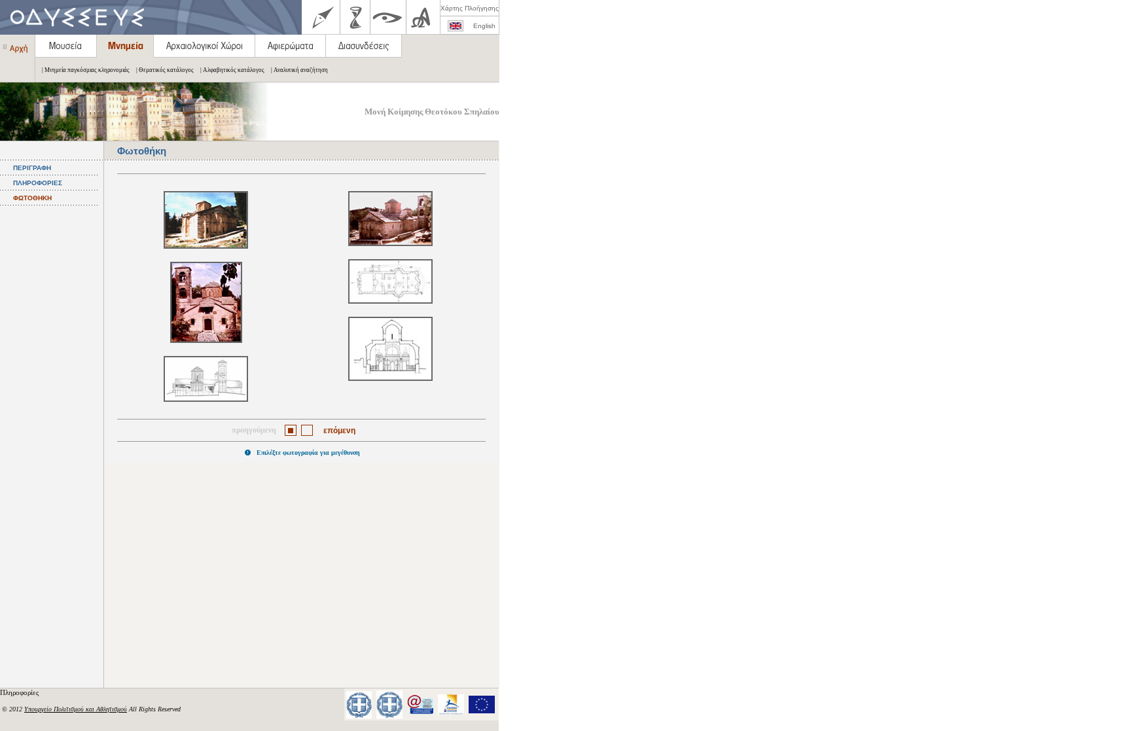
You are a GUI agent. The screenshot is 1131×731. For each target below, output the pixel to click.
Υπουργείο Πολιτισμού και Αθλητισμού (75, 709)
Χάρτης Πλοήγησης (469, 8)
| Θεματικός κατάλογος (165, 70)
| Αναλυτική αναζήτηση (299, 70)
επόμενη (339, 430)
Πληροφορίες (20, 692)
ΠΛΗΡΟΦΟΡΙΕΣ (37, 183)
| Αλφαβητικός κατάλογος (232, 70)
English (484, 25)
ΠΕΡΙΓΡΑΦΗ (32, 167)
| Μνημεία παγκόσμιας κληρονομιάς (86, 70)
